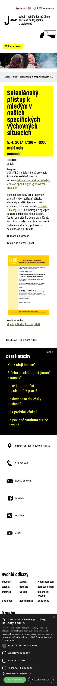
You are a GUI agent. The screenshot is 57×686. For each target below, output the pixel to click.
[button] (13, 46)
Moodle (23, 591)
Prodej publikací (46, 581)
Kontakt (23, 581)
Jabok (18, 532)
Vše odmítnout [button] (40, 679)
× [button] (53, 617)
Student (6, 586)
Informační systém (43, 593)
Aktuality (6, 581)
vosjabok (19, 498)
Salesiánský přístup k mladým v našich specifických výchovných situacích (28, 183)
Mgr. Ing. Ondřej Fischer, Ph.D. (23, 324)
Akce (15, 76)
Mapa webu (43, 600)
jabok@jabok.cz (23, 480)
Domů (7, 76)
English (35, 8)
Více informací (9, 640)
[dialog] (28, 650)
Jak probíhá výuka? (22, 412)
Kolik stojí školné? (21, 364)
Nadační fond (26, 600)
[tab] (28, 365)
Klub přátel (7, 600)
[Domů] (28, 20)
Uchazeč (23, 586)
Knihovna (6, 591)
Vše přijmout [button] (14, 679)
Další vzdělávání (46, 586)
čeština (23, 8)
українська (48, 8)
